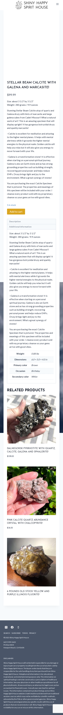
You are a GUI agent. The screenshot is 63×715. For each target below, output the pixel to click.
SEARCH (7, 633)
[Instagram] (6, 627)
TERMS (25, 633)
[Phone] (18, 627)
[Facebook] (12, 627)
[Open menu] (57, 4)
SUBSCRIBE (16, 633)
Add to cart (16, 211)
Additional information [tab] (20, 227)
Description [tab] (15, 221)
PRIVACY (32, 633)
